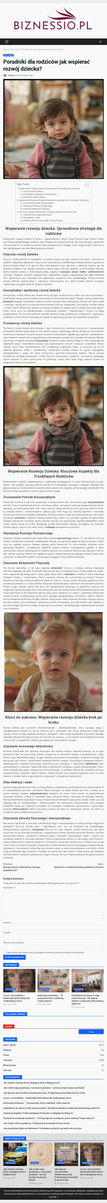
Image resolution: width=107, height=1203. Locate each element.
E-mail (7, 932)
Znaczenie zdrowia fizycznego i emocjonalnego (43, 220)
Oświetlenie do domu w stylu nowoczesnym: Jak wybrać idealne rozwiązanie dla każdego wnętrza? (88, 980)
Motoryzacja (9, 1065)
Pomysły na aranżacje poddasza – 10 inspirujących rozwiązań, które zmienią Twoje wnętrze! (48, 1118)
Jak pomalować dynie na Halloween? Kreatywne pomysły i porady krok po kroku (42, 1128)
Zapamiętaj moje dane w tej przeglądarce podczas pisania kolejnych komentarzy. (45, 952)
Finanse (7, 1050)
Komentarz (9, 887)
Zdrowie (7, 1070)
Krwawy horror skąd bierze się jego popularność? (21, 867)
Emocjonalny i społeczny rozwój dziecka (40, 194)
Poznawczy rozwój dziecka (34, 197)
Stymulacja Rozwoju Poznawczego (37, 206)
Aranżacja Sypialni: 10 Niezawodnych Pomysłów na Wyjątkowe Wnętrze (38, 1113)
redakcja (11, 75)
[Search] (100, 41)
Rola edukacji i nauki (31, 217)
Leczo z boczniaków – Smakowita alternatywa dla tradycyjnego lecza (19, 980)
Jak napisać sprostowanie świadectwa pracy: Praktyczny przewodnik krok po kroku (44, 1093)
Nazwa (7, 922)
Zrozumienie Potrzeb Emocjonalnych (38, 203)
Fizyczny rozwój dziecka (33, 191)
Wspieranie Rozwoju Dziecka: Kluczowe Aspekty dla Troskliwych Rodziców (54, 200)
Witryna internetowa (13, 942)
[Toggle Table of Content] (86, 184)
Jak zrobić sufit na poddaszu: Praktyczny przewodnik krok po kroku (36, 1123)
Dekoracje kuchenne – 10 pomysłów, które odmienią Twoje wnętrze (53, 980)
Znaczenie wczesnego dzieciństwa (37, 214)
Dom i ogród (8, 55)
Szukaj (8, 1027)
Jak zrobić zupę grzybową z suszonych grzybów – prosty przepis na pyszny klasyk (43, 1088)
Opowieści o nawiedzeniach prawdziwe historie (79, 866)
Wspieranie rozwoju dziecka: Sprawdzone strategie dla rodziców (49, 188)
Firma (6, 1055)
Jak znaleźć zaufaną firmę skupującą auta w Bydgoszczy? (31, 1083)
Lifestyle (7, 1060)
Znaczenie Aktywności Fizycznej (36, 208)
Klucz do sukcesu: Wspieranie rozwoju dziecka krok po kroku (47, 211)
